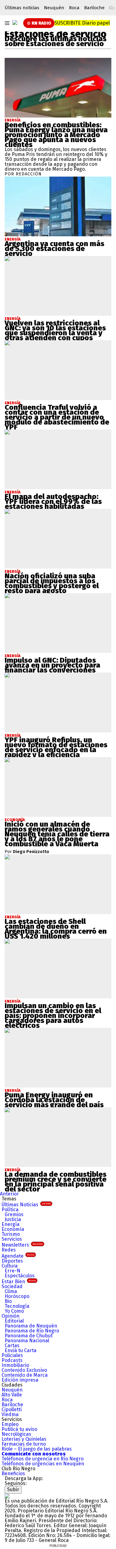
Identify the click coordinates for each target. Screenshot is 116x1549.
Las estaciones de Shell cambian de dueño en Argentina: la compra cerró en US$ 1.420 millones (56, 928)
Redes (9, 1250)
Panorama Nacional (27, 1340)
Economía (13, 1229)
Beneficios (13, 1473)
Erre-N (12, 1271)
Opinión (10, 1316)
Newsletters (22, 1245)
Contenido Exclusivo (24, 1370)
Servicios (12, 1239)
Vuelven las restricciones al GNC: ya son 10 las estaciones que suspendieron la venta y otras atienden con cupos (55, 330)
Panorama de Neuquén (31, 1326)
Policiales (12, 1355)
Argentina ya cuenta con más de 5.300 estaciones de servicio (54, 248)
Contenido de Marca (25, 1375)
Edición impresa (20, 1380)
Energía (12, 120)
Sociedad (12, 1286)
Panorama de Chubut (29, 1336)
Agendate (18, 1256)
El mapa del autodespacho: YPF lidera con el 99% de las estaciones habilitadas (53, 501)
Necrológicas (16, 1434)
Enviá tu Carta (21, 1350)
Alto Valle (12, 1395)
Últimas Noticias (26, 1205)
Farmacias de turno (24, 1444)
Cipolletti (12, 1409)
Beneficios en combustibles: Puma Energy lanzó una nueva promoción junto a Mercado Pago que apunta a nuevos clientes (56, 135)
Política (10, 1209)
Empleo (10, 1424)
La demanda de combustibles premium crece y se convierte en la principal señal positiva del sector (55, 1181)
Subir (13, 1489)
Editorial (14, 1321)
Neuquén (54, 7)
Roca (74, 7)
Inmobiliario (15, 1365)
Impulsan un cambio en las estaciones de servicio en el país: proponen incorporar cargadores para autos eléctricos (53, 1015)
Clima (11, 1291)
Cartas (12, 1345)
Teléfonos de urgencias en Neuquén (43, 1464)
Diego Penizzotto (31, 851)
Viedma (10, 1414)
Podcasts (12, 1360)
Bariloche (94, 7)
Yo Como (14, 1311)
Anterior (9, 1194)
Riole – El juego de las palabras (37, 1449)
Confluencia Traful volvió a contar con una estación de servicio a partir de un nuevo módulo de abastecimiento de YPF (57, 417)
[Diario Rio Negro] (7, 1496)
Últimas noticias (22, 7)
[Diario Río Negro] (14, 22)
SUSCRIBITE (82, 23)
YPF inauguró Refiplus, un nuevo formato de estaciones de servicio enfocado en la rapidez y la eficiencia (56, 747)
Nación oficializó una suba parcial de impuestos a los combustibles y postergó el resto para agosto (52, 583)
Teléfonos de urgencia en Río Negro (43, 1459)
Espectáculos (20, 1276)
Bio (8, 1301)
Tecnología (17, 1306)
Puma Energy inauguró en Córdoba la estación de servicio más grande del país (54, 1100)
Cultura (10, 1266)
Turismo (11, 1234)
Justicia (13, 1219)
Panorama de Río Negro (32, 1331)
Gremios (14, 1214)
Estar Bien (19, 1281)
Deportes (12, 1261)
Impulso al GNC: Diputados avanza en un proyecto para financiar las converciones (52, 665)
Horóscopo (17, 1296)
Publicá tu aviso (19, 1429)
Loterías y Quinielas (24, 1439)
